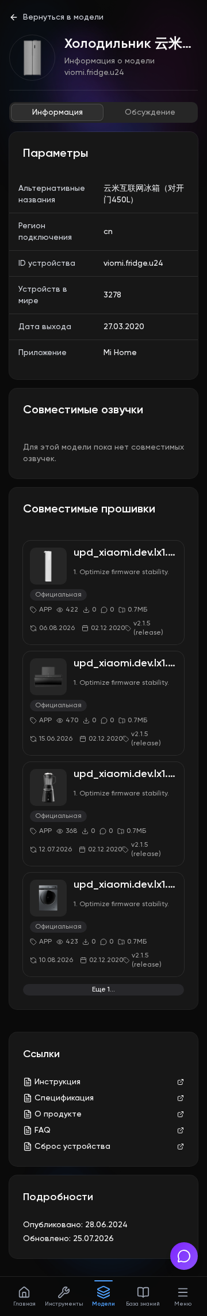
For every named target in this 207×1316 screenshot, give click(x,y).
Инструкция (57, 1082)
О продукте (58, 1114)
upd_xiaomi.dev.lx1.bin (128, 553)
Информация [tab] (57, 112)
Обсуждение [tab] (150, 112)
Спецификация (64, 1098)
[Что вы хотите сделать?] (184, 1256)
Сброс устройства (72, 1146)
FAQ (42, 1130)
